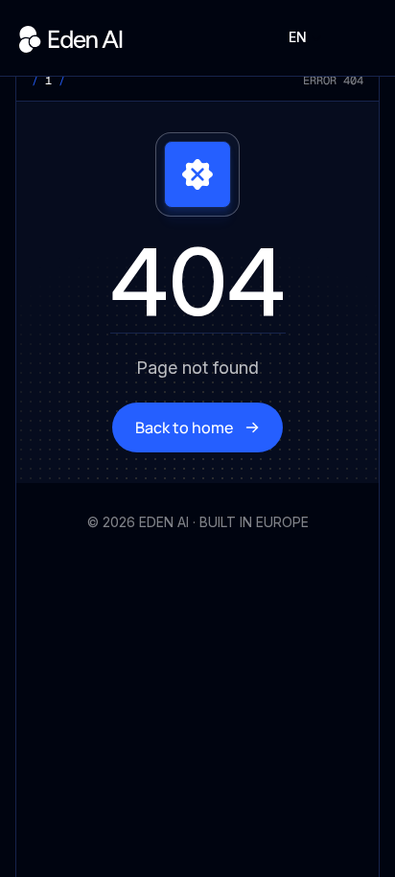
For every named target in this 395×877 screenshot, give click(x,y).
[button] (305, 37)
